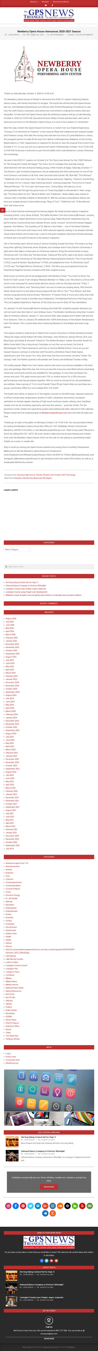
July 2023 (10, 737)
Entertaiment (11, 908)
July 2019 (10, 848)
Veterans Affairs (13, 1039)
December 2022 (12, 759)
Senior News (11, 1020)
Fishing (9, 921)
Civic (8, 876)
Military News (11, 981)
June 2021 (10, 817)
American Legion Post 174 (17, 863)
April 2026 (10, 631)
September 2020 (13, 845)
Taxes (8, 1032)
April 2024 (10, 708)
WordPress (71, 1347)
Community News (13, 885)
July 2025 (10, 660)
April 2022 (10, 785)
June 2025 (10, 663)
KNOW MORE (49, 1187)
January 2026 (11, 641)
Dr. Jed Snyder (12, 898)
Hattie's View (11, 933)
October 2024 (11, 689)
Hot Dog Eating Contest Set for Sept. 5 (22, 582)
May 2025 (10, 666)
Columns (9, 879)
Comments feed (13, 1060)
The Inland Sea (12, 1036)
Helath (8, 940)
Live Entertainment (84, 35)
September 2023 (13, 730)
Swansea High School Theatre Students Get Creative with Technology (46, 475)
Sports (8, 1029)
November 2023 (12, 724)
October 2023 (11, 727)
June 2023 (10, 740)
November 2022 (12, 762)
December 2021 (12, 797)
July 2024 (10, 698)
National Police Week (14, 988)
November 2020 (12, 839)
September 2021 (13, 807)
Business (9, 873)
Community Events (14, 882)
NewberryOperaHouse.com (54, 412)
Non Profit (10, 994)
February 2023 (12, 753)
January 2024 (11, 717)
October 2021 (11, 804)
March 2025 (11, 673)
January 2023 (11, 756)
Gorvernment (11, 927)
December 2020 (12, 836)
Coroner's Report (13, 889)
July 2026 (10, 622)
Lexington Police (13, 972)
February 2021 (12, 829)
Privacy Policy (28, 1347)
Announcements (13, 866)
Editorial (9, 901)
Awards (9, 869)
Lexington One (12, 969)
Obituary (9, 1000)
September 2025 (13, 654)
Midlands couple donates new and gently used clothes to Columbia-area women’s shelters (43, 595)
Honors (9, 946)
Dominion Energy (13, 895)
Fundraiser (10, 924)
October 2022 (11, 765)
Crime (8, 892)
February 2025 (12, 676)
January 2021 (11, 833)
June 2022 (10, 778)
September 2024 (13, 692)
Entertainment (57, 35)
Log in (8, 1053)
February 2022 (12, 791)
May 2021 (10, 820)
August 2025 (11, 657)
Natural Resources (13, 991)
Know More (49, 1339)
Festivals (9, 917)
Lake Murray (11, 956)
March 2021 (11, 826)
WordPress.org (12, 1063)
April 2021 (10, 823)
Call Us (49, 1327)
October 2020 (11, 842)
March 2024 (11, 711)
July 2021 (10, 813)
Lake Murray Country (14, 959)
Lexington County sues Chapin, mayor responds (26, 589)
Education (10, 905)
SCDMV (9, 1016)
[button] (49, 1090)
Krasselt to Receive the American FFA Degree (33, 478)
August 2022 (11, 772)
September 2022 (13, 769)
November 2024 (12, 686)
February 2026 (12, 638)
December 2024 (12, 682)
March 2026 (11, 634)
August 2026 (11, 618)
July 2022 (10, 775)
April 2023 (10, 746)
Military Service (12, 984)
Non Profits (10, 997)
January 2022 (11, 794)
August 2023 (11, 733)
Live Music (10, 975)
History (9, 943)
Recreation (10, 1013)
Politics (9, 1007)
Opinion (9, 1004)
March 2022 (11, 788)
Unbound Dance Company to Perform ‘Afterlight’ (26, 585)
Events (8, 914)
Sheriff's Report (12, 1023)
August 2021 (11, 810)
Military (9, 978)
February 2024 (12, 714)
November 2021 (12, 801)
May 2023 (10, 743)
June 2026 (10, 625)
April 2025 (10, 670)
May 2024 (10, 705)
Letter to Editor (12, 962)
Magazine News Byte (51, 1347)
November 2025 (12, 647)
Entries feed (11, 1057)
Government (11, 930)
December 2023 (12, 721)
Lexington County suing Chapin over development (26, 592)
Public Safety (11, 1010)
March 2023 (11, 749)
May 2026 (10, 628)
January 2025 (11, 679)
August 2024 (11, 695)
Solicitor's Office (12, 1026)
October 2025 (11, 650)
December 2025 (12, 644)
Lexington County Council (16, 965)
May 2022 (10, 781)
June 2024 (10, 701)
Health (8, 937)
